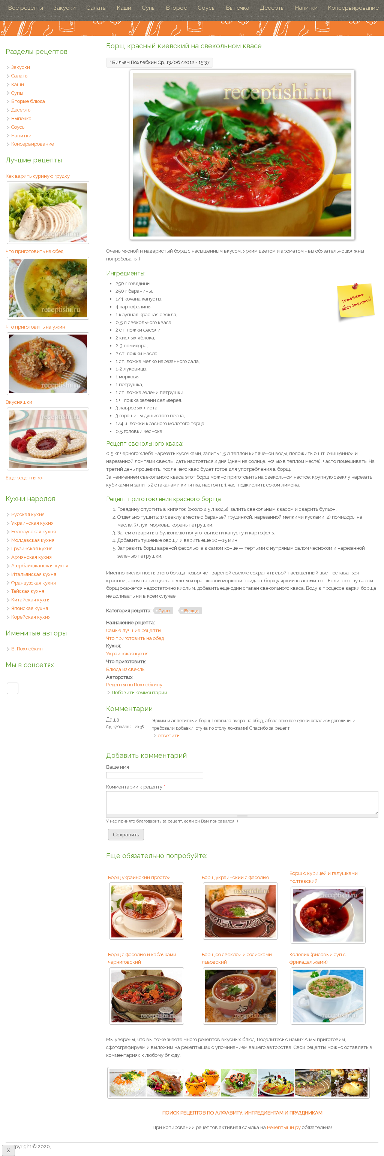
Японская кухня (29, 608)
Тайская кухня (27, 591)
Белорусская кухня (33, 531)
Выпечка (237, 7)
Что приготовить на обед (135, 638)
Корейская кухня (31, 617)
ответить (168, 735)
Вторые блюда (28, 101)
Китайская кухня (31, 600)
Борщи (191, 610)
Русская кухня (28, 514)
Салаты (96, 7)
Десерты (272, 7)
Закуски (65, 7)
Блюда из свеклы (126, 669)
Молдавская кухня (32, 540)
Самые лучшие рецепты (133, 630)
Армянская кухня (31, 557)
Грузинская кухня (31, 548)
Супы (149, 7)
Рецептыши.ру (284, 1127)
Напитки (306, 7)
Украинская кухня (127, 653)
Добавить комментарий (139, 692)
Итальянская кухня (33, 574)
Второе (176, 7)
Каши (124, 7)
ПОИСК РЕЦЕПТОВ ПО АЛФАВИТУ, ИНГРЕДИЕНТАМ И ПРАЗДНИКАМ (242, 1113)
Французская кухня (33, 583)
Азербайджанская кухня (39, 565)
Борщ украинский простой (139, 877)
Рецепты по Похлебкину (134, 684)
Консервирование (353, 7)
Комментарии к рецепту (135, 787)
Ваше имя (117, 767)
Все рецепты (25, 7)
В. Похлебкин (27, 649)
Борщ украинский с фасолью (235, 877)
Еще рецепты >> (24, 478)
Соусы (207, 7)
